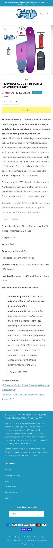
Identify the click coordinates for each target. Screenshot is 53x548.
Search (7, 498)
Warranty (8, 481)
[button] (5, 14)
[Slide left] (21, 79)
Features (15, 219)
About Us (8, 470)
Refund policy (17, 540)
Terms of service (30, 540)
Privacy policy (43, 540)
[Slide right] (32, 79)
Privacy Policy (10, 487)
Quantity (5, 97)
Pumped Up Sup (21, 537)
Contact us (9, 449)
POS (28, 537)
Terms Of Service (11, 492)
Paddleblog (40, 449)
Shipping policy (27, 544)
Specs (6, 219)
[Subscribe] (41, 514)
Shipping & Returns (12, 475)
